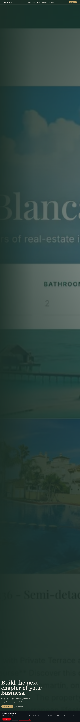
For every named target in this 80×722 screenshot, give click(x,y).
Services (51, 2)
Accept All (6, 719)
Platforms (44, 2)
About (28, 2)
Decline (15, 719)
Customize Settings (25, 719)
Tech (38, 2)
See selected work (20, 706)
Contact (72, 2)
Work (33, 2)
